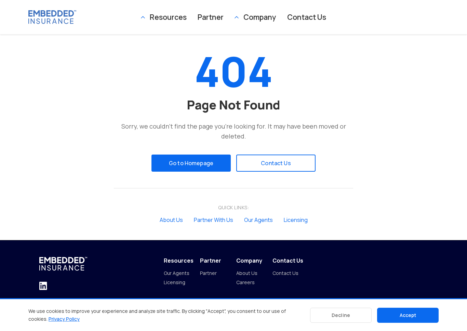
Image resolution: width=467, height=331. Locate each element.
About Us (171, 220)
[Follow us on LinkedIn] (43, 286)
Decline (341, 315)
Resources (168, 17)
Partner (211, 17)
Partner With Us (213, 220)
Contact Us (306, 17)
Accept (408, 315)
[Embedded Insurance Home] (84, 17)
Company (259, 17)
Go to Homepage (191, 163)
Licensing (296, 220)
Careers (245, 282)
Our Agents (258, 220)
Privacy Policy (64, 319)
